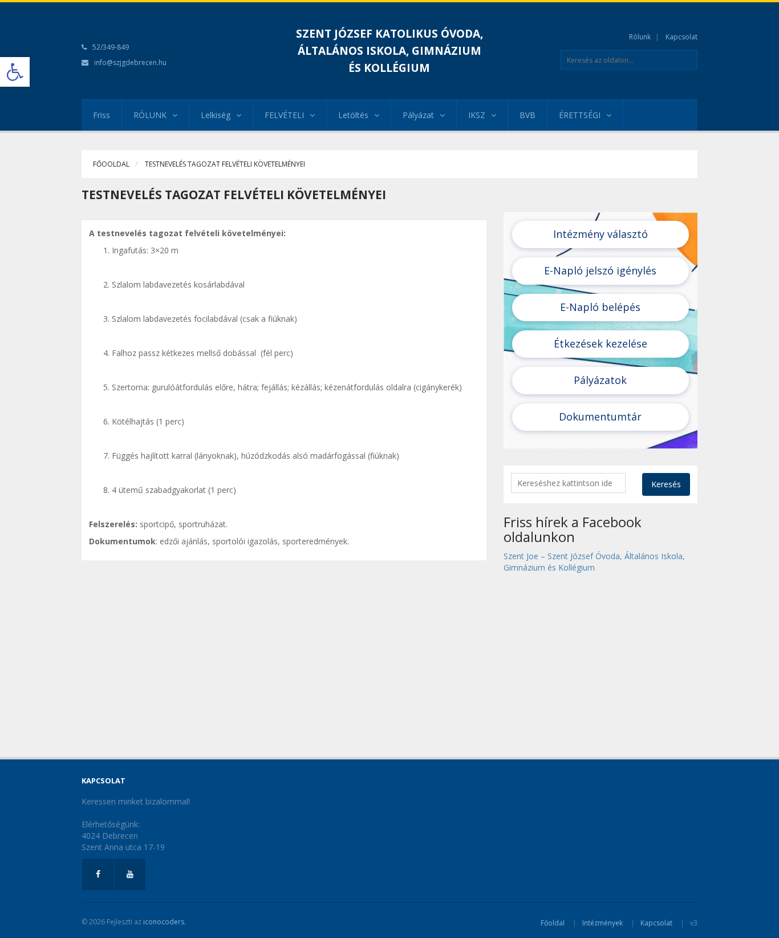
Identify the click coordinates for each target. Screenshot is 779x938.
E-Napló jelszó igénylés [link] (600, 270)
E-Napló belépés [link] (600, 307)
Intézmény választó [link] (600, 234)
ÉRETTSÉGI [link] (580, 115)
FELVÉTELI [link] (284, 115)
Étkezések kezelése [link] (600, 343)
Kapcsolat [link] (681, 37)
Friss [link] (101, 115)
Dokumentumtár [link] (600, 416)
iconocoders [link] (163, 922)
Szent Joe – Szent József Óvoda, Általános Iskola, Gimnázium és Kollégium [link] (594, 562)
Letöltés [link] (353, 115)
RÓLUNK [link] (150, 115)
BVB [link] (527, 115)
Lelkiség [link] (215, 115)
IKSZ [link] (476, 115)
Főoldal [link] (553, 923)
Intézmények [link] (602, 923)
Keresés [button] (666, 484)
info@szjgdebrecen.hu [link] (130, 62)
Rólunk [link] (640, 37)
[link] (15, 72)
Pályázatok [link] (600, 380)
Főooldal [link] (111, 164)
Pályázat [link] (418, 115)
